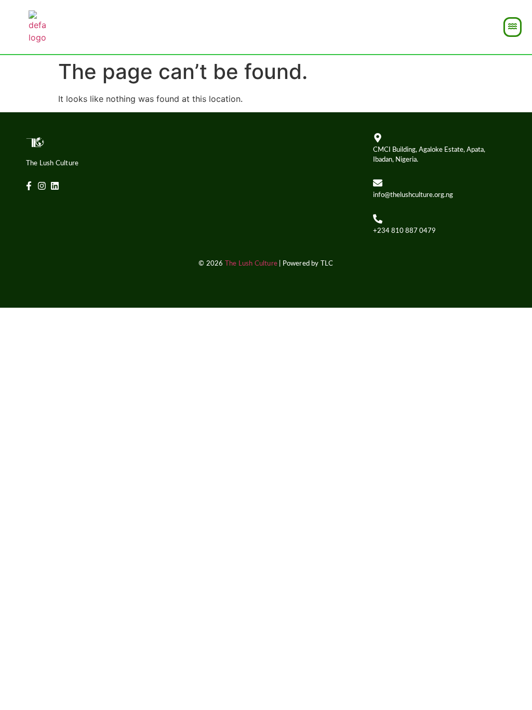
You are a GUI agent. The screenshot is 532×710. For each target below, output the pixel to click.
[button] (512, 27)
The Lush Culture (251, 263)
